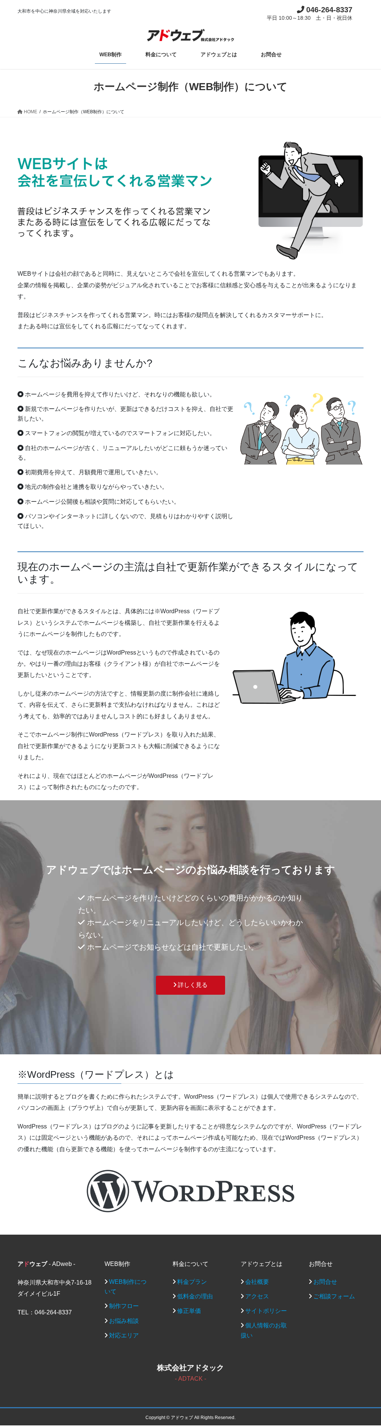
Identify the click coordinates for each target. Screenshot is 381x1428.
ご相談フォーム (334, 1296)
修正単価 (189, 1311)
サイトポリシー (266, 1311)
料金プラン (192, 1282)
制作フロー (124, 1306)
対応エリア (124, 1335)
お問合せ (325, 1282)
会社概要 (257, 1282)
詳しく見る (192, 985)
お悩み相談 (124, 1321)
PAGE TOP (365, 1378)
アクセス (257, 1296)
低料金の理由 (195, 1296)
